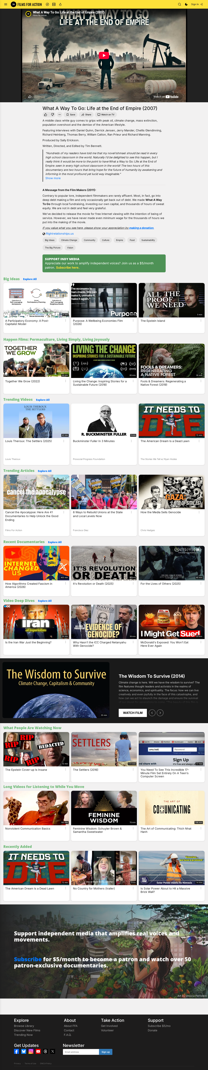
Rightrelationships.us (60, 233)
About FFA (70, 1025)
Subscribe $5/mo (159, 1025)
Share (88, 114)
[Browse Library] (54, 4)
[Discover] (47, 4)
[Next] (160, 712)
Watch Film (133, 713)
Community (89, 240)
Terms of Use (30, 1063)
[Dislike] (53, 114)
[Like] (45, 114)
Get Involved (109, 1025)
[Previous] (152, 712)
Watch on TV (107, 114)
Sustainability (148, 240)
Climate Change (69, 240)
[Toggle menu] (5, 4)
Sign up (106, 1052)
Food (132, 240)
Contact (69, 1030)
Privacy (17, 1063)
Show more (53, 178)
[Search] (179, 4)
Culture (105, 240)
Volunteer (107, 1030)
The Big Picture (52, 247)
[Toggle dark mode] (186, 4)
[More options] (65, 320)
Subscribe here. (68, 267)
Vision (70, 247)
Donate (152, 1030)
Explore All (30, 279)
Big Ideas (49, 240)
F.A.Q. (67, 1034)
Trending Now (23, 1034)
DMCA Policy (46, 1063)
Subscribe (28, 959)
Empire (119, 240)
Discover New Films (27, 1030)
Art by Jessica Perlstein (192, 996)
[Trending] (60, 4)
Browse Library (24, 1025)
